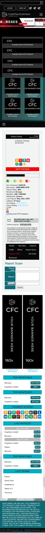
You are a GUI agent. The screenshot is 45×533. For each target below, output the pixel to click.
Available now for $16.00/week (12, 95)
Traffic (11, 250)
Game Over (9, 481)
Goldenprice (9, 485)
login (9, 8)
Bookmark (13, 258)
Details (11, 246)
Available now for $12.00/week (12, 115)
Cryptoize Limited (11, 387)
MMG (22, 187)
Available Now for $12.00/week (22, 65)
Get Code (32, 254)
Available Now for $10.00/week (22, 54)
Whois (19, 250)
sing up (22, 8)
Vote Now (22, 246)
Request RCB (14, 254)
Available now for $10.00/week (32, 115)
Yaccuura (8, 493)
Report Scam (31, 250)
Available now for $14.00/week (32, 95)
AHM (18, 187)
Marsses (7, 383)
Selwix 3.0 (8, 489)
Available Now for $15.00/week (33, 370)
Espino (7, 447)
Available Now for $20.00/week (22, 45)
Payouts (33, 246)
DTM (27, 187)
